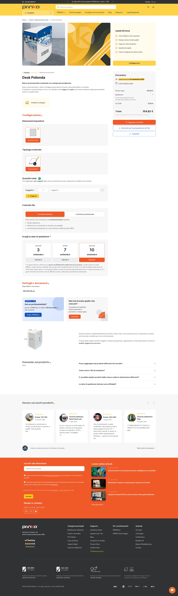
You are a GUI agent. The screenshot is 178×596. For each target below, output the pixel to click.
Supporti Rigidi (73, 544)
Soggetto (33, 196)
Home (24, 20)
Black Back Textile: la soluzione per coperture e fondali (129, 482)
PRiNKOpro (117, 530)
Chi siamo (139, 530)
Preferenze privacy (97, 551)
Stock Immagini (75, 12)
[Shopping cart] (148, 7)
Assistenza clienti (96, 530)
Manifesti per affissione (76, 530)
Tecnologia (139, 533)
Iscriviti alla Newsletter (35, 463)
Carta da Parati (73, 541)
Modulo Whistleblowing (143, 544)
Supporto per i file (96, 533)
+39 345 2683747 (30, 2)
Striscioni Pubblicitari (75, 548)
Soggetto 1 (30, 190)
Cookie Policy (95, 548)
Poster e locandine (74, 533)
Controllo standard (45, 214)
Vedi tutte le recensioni (145, 448)
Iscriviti (28, 496)
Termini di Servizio (64, 490)
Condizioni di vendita (97, 541)
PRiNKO (61, 12)
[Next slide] (113, 2)
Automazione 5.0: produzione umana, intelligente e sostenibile (132, 470)
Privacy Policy (54, 490)
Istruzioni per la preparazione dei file (135, 128)
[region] (89, 21)
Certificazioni (140, 537)
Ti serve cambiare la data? (125, 83)
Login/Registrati (132, 12)
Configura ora (134, 63)
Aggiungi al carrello (135, 122)
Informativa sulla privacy (51, 475)
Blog (110, 12)
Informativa (55, 484)
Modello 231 (140, 541)
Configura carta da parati (94, 12)
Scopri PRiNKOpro (33, 315)
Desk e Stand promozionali (39, 20)
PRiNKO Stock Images (120, 533)
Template (135, 134)
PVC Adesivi (72, 537)
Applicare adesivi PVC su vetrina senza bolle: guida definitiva (131, 494)
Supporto (119, 12)
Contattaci (74, 316)
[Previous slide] (68, 2)
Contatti (138, 548)
